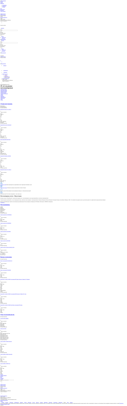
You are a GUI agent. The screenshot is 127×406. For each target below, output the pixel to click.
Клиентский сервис (3, 187)
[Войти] (0, 59)
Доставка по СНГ (3, 184)
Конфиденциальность (4, 400)
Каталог (1, 374)
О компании (4, 5)
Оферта (1, 401)
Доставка (2, 378)
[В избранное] (1, 113)
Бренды (1, 376)
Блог (1, 377)
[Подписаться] (1, 381)
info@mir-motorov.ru (3, 17)
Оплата (1, 379)
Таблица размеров (3, 375)
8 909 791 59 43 (3, 13)
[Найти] (1, 35)
